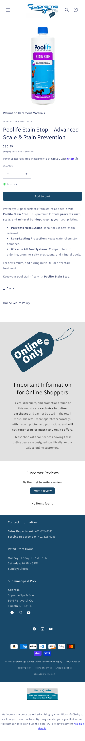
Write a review (42, 491)
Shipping (7, 151)
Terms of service (43, 667)
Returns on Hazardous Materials (24, 113)
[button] (8, 10)
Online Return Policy (16, 303)
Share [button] (10, 288)
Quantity (8, 166)
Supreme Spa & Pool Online (27, 661)
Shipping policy (64, 667)
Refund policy (73, 661)
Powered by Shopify (52, 661)
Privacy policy (24, 667)
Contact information (44, 673)
